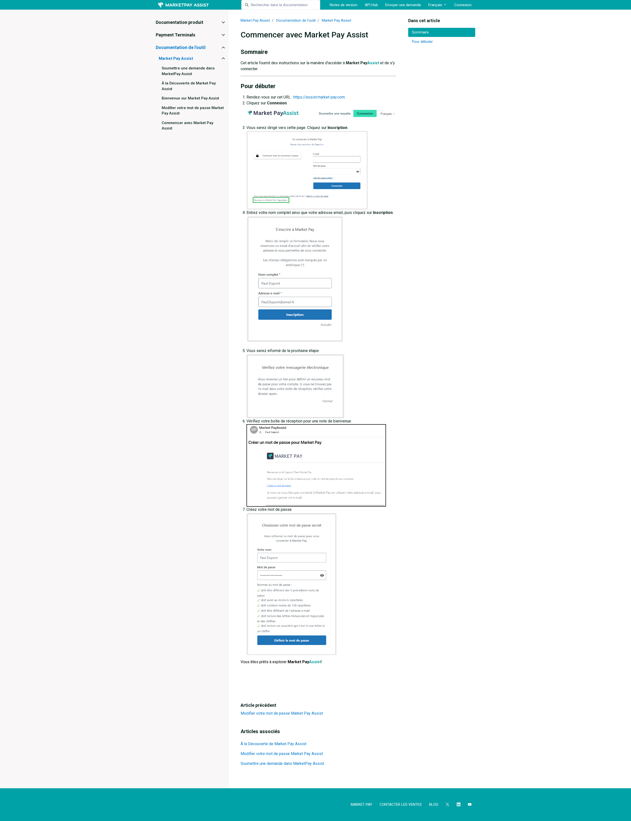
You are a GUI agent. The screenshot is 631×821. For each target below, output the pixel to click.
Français (435, 5)
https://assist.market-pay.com (319, 97)
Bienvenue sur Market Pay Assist (190, 98)
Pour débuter (422, 41)
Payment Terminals (175, 34)
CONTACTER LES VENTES (401, 804)
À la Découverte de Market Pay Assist (273, 743)
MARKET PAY (361, 804)
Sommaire (420, 32)
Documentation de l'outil (296, 20)
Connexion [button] (463, 5)
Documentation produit (179, 22)
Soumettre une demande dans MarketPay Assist (282, 763)
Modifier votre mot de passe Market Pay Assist (282, 713)
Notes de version (343, 5)
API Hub (371, 5)
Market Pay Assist (255, 20)
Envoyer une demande (403, 5)
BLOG (433, 804)
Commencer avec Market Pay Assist (187, 126)
